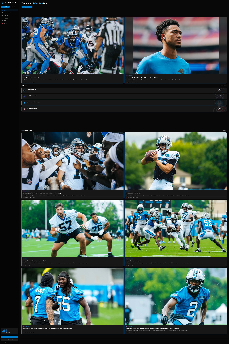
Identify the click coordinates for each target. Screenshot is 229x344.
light (14, 6)
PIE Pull (5, 20)
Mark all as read (224, 85)
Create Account (10, 339)
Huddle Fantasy (7, 12)
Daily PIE (5, 23)
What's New (6, 18)
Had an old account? (10, 342)
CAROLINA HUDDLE (10, 3)
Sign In (10, 336)
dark (6, 6)
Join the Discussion (27, 6)
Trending (6, 15)
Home (5, 10)
